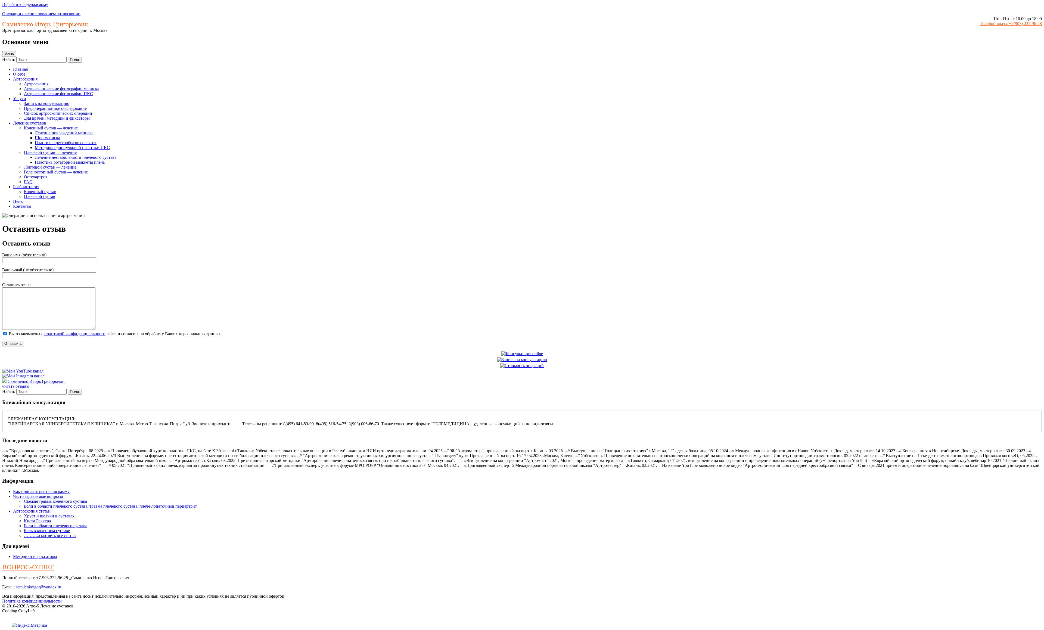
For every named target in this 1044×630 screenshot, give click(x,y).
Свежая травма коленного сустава (55, 501)
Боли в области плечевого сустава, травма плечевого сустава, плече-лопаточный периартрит (110, 506)
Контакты (22, 206)
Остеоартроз (35, 177)
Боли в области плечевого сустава (55, 525)
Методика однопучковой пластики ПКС (72, 147)
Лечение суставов (29, 123)
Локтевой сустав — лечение (50, 167)
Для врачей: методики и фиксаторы (57, 118)
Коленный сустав (40, 191)
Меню (9, 54)
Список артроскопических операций (58, 113)
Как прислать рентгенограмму (41, 491)
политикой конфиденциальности (74, 333)
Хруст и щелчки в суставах (49, 516)
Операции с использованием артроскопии (41, 13)
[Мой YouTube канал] (23, 371)
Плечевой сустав (39, 196)
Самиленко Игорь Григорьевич (37, 381)
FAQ (28, 181)
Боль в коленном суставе (47, 530)
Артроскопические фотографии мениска (61, 88)
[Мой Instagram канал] (23, 376)
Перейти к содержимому (25, 4)
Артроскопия (25, 79)
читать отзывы (15, 386)
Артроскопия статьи (32, 511)
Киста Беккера (37, 521)
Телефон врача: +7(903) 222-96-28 (1011, 23)
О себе (19, 74)
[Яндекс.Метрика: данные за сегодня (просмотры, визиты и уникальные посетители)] (29, 625)
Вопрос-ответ (28, 567)
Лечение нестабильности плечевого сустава (75, 157)
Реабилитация (26, 186)
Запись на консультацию (46, 103)
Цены (18, 201)
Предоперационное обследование (55, 108)
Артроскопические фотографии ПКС (58, 93)
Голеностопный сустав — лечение (56, 172)
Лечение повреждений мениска (64, 133)
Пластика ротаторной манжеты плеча (70, 162)
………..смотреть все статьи (50, 535)
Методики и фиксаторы (35, 556)
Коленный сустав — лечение (51, 128)
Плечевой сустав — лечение (50, 152)
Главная (20, 69)
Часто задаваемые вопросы (38, 496)
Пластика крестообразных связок (66, 142)
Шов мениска (47, 137)
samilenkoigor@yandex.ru (38, 587)
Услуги (19, 98)
